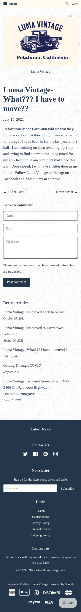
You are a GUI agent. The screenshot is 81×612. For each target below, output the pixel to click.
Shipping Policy (40, 535)
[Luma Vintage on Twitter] (25, 455)
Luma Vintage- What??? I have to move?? (35, 350)
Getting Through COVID (22, 365)
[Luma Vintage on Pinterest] (45, 455)
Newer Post (64, 192)
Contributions (40, 517)
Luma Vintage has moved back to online (34, 312)
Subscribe (67, 488)
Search (41, 511)
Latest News (40, 429)
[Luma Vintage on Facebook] (35, 455)
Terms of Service (40, 529)
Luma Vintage (39, 584)
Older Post (16, 192)
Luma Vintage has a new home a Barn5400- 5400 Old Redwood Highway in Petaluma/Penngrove (36, 387)
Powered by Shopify (62, 584)
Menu (12, 3)
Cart (74, 3)
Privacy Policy (40, 523)
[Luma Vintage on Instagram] (55, 455)
